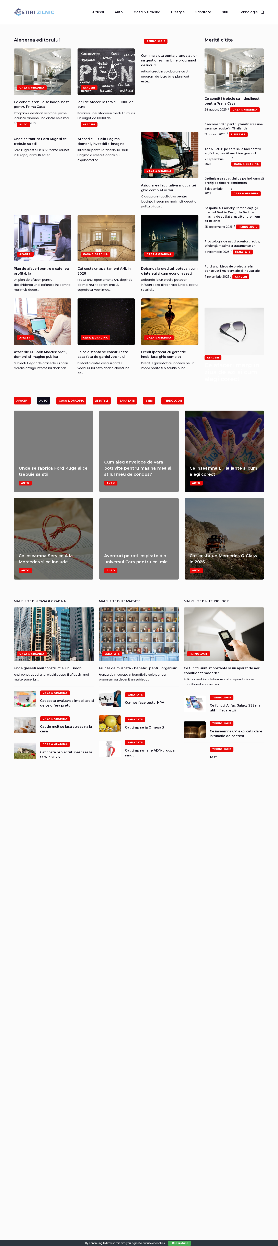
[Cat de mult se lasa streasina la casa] (25, 725)
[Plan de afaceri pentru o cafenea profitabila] (42, 238)
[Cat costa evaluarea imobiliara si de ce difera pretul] (25, 699)
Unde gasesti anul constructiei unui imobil (48, 668)
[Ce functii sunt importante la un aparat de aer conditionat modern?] (224, 634)
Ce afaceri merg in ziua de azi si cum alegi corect (232, 372)
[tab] (22, 400)
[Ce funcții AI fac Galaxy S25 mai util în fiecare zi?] (195, 704)
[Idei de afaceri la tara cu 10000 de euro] (106, 71)
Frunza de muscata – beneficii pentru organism (138, 668)
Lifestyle (178, 12)
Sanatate (203, 12)
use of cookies (156, 1243)
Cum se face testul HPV (144, 703)
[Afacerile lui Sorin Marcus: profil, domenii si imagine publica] (42, 321)
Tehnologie (248, 12)
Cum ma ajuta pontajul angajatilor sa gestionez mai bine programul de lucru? (169, 60)
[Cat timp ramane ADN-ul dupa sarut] (110, 749)
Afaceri (98, 12)
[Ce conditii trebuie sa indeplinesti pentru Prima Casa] (42, 71)
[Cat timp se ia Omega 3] (110, 723)
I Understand (179, 1243)
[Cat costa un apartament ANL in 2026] (106, 238)
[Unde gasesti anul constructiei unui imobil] (54, 634)
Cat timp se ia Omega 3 (144, 727)
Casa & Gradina (147, 12)
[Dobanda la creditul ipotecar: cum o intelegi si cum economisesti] (169, 238)
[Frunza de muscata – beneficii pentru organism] (139, 634)
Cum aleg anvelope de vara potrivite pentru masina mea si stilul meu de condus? (137, 468)
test (213, 757)
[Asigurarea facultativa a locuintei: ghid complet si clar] (169, 155)
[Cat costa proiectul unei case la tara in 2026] (25, 751)
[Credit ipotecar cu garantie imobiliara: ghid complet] (169, 321)
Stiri (225, 12)
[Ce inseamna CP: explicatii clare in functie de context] (195, 729)
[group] (139, 495)
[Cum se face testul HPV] (110, 698)
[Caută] (262, 12)
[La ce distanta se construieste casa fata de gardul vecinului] (106, 321)
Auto (119, 12)
